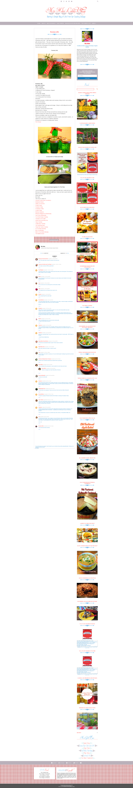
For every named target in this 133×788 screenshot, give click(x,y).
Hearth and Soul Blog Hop (41, 220)
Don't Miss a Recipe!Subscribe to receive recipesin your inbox (87, 72)
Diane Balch (40, 364)
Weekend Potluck (39, 202)
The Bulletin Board (39, 233)
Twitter (47, 775)
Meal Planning (51, 23)
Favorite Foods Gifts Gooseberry (43, 200)
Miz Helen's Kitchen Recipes (72, 23)
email (74, 775)
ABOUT (43, 23)
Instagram (48, 776)
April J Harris (40, 399)
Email (47, 772)
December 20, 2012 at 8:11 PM (50, 388)
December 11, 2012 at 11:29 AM (56, 264)
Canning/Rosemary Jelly (54, 239)
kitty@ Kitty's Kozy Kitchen (43, 341)
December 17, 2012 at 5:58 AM (49, 346)
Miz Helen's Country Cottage (69, 785)
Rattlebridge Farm (41, 388)
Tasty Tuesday (38, 222)
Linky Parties (60, 23)
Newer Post (63, 253)
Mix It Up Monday (39, 230)
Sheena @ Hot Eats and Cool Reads (44, 264)
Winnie (39, 318)
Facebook (48, 773)
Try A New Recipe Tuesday (41, 217)
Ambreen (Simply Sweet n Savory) (44, 358)
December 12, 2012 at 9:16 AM (46, 308)
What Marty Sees (41, 346)
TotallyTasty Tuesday (40, 223)
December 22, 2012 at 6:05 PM (50, 368)
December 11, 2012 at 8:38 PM (45, 288)
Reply (39, 262)
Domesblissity (41, 299)
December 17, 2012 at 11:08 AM (45, 352)
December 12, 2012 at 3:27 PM (45, 318)
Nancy (39, 276)
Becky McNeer (41, 394)
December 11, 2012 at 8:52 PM (46, 294)
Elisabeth (40, 308)
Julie (39, 288)
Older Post (46, 253)
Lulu (39, 352)
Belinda (39, 294)
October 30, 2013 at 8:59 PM (46, 407)
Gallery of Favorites (40, 203)
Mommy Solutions (39, 212)
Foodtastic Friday (39, 208)
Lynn (39, 283)
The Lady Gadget (72, 786)
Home (38, 23)
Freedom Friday (39, 207)
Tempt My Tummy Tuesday (41, 227)
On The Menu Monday (40, 228)
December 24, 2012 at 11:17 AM (48, 399)
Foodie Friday (38, 205)
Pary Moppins (41, 269)
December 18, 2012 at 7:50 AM (47, 364)
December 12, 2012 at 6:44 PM (46, 325)
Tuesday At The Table (40, 218)
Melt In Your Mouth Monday (41, 232)
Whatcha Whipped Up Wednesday (43, 213)
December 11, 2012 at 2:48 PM (45, 276)
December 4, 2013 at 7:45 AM (44, 416)
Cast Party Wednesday (40, 215)
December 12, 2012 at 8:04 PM (46, 332)
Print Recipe (38, 121)
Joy (39, 416)
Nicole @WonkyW (41, 375)
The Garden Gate (86, 23)
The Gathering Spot (40, 225)
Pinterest (48, 777)
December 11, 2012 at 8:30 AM (53, 258)
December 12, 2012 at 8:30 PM (53, 341)
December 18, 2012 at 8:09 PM (49, 375)
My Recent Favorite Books (43, 258)
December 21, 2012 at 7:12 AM (48, 394)
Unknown (40, 325)
